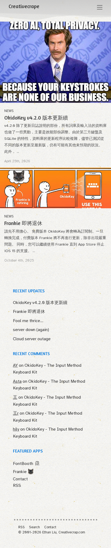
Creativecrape (24, 6)
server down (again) (31, 329)
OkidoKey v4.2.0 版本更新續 (36, 117)
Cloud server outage (32, 339)
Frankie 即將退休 (23, 223)
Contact (20, 479)
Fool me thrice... (28, 320)
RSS (17, 485)
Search (34, 527)
